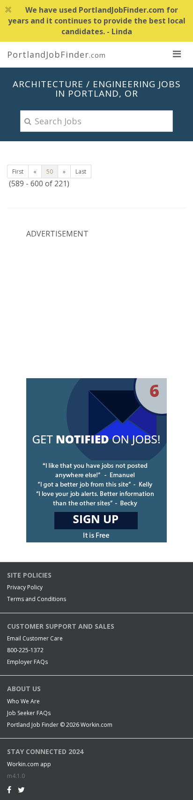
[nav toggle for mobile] (176, 53)
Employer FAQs (27, 662)
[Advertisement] (96, 307)
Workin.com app (29, 764)
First (17, 171)
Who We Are (23, 701)
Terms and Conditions (36, 599)
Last (80, 171)
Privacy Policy (25, 587)
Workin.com (96, 725)
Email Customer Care (35, 638)
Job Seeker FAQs (29, 713)
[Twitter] (21, 790)
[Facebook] (9, 790)
